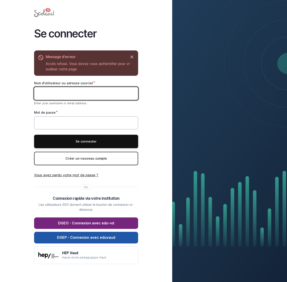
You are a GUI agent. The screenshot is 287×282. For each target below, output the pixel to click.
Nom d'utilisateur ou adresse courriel (63, 83)
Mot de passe (45, 112)
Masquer (131, 57)
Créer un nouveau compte (86, 158)
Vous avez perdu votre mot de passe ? (66, 175)
